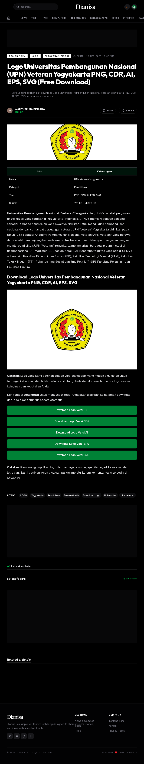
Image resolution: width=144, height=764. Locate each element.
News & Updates (84, 720)
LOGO (23, 495)
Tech (78, 725)
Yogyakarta (37, 495)
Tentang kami (116, 720)
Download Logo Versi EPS (72, 443)
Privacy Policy (117, 730)
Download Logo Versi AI (72, 432)
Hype (78, 730)
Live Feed (131, 578)
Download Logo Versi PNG (72, 410)
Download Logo (91, 495)
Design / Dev (17, 56)
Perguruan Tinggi (57, 56)
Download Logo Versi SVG (72, 455)
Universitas (110, 495)
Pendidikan (54, 495)
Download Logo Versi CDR (72, 421)
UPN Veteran (127, 495)
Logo (35, 56)
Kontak (113, 725)
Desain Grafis (71, 495)
